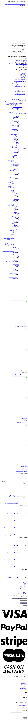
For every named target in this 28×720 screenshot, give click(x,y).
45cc (13, 157)
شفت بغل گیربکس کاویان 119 (20, 374)
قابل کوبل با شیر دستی (9, 238)
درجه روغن (14, 271)
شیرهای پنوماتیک (18, 86)
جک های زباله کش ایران (8, 251)
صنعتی (20, 74)
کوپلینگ (15, 196)
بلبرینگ (23, 73)
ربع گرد (12, 179)
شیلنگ (15, 195)
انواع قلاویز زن (16, 109)
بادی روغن (14, 257)
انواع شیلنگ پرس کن (14, 108)
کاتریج (9, 182)
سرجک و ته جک (15, 131)
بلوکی (10, 184)
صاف (12, 161)
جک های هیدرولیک (15, 164)
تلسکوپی (15, 252)
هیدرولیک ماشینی (18, 219)
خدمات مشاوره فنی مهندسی (15, 103)
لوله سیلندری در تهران (20, 100)
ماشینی (20, 75)
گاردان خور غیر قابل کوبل (8, 244)
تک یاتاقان (14, 129)
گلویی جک (17, 135)
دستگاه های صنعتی (17, 107)
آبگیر (21, 78)
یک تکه (9, 186)
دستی (18, 90)
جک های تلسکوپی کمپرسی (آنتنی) (9, 105)
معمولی (15, 130)
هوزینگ (15, 210)
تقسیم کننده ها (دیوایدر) (14, 162)
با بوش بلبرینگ (13, 133)
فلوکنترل (12, 180)
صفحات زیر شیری (15, 197)
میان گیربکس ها (15, 99)
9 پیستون (12, 234)
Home (18, 63)
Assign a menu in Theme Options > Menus (15, 4)
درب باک (15, 270)
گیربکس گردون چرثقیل (14, 98)
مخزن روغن (14, 278)
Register (25, 718)
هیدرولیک (14, 111)
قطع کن (15, 262)
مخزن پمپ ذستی (13, 277)
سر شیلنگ (14, 223)
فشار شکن (16, 199)
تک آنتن (15, 165)
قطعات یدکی (16, 264)
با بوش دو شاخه (13, 134)
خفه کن (15, 269)
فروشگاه (23, 584)
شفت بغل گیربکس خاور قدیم (20, 326)
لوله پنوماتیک (16, 121)
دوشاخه (15, 117)
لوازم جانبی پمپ (13, 273)
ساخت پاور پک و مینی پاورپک (12, 104)
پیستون (17, 126)
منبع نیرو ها (16, 213)
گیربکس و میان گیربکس (19, 94)
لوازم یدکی (16, 212)
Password (24, 697)
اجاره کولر (19, 598)
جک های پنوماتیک (18, 81)
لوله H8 (17, 140)
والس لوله (15, 595)
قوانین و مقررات (21, 593)
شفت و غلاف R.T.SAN (22, 422)
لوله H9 (17, 142)
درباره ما (23, 583)
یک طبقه (12, 171)
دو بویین (12, 177)
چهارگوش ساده (13, 122)
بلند (16, 127)
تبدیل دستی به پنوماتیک (11, 258)
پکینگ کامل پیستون (15, 125)
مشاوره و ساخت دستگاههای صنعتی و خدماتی (14, 101)
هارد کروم (14, 147)
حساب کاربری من (21, 590)
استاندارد (17, 82)
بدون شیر (6, 241)
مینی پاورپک (14, 216)
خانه (24, 582)
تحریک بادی (16, 88)
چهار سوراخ (8, 239)
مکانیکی (12, 183)
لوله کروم (17, 143)
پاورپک (15, 214)
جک (18, 248)
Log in (17, 702)
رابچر (12, 190)
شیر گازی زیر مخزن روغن (11, 261)
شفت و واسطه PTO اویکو (21, 471)
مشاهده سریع (24, 321)
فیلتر (15, 209)
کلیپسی (12, 120)
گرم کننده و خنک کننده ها (13, 205)
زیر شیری (17, 167)
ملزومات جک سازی (20, 113)
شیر (18, 256)
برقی (18, 87)
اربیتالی (15, 218)
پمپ (18, 151)
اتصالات (15, 193)
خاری (12, 118)
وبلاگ (23, 685)
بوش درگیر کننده (13, 267)
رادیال (12, 153)
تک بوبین (12, 175)
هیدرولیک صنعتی (18, 149)
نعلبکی (15, 274)
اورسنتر (15, 200)
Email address (24, 710)
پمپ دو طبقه (11, 160)
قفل (13, 191)
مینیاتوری (17, 85)
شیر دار (6, 243)
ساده (15, 169)
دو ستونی (17, 83)
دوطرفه (12, 253)
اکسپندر (19, 595)
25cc (13, 156)
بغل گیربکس (16, 96)
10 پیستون (11, 230)
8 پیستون (12, 232)
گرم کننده (14, 206)
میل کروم (17, 144)
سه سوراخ (8, 240)
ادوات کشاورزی (15, 226)
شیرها (18, 173)
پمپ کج (12, 235)
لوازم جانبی (16, 208)
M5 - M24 (11, 112)
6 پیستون (12, 231)
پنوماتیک (23, 77)
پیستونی (15, 152)
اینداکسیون (14, 146)
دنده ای (15, 158)
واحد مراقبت (19, 92)
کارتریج (12, 204)
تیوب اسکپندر (24, 595)
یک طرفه (12, 187)
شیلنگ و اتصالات (18, 91)
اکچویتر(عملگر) (18, 79)
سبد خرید (23, 592)
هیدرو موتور (16, 217)
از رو (15, 136)
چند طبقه (12, 170)
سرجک (17, 116)
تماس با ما (22, 75)
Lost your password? (22, 705)
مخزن (18, 275)
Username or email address (21, 695)
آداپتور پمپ (14, 266)
